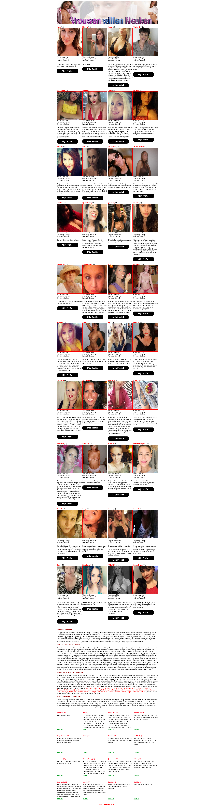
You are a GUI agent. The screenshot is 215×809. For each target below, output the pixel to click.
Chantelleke (61, 264)
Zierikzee (124, 692)
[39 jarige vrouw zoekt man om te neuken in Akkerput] (69, 537)
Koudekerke (91, 690)
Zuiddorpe (143, 692)
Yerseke (117, 692)
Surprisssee (61, 90)
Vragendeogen (138, 565)
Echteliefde (86, 380)
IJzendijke (73, 690)
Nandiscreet (112, 146)
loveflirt (59, 203)
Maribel (85, 90)
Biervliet (103, 688)
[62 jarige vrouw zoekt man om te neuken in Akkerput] (145, 56)
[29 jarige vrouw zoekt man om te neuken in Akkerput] (120, 56)
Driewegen (129, 688)
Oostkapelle (120, 690)
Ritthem (146, 690)
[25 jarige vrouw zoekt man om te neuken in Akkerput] (145, 231)
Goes (135, 688)
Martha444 (137, 27)
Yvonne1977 (137, 264)
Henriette (136, 509)
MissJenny (111, 380)
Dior (83, 146)
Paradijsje (85, 444)
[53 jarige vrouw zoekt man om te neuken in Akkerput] (69, 175)
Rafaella (136, 203)
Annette (59, 509)
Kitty (84, 509)
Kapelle (97, 690)
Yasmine (136, 322)
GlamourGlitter (138, 146)
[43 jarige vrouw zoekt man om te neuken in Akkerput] (94, 472)
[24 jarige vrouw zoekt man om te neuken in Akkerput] (94, 175)
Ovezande (127, 690)
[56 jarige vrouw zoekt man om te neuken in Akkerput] (145, 594)
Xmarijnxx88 (86, 565)
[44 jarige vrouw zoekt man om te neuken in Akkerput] (69, 231)
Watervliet (111, 692)
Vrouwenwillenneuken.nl (107, 804)
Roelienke (60, 444)
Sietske (110, 27)
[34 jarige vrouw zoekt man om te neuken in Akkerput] (94, 231)
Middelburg (105, 690)
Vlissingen (92, 692)
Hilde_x (85, 27)
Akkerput (97, 688)
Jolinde (59, 146)
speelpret (60, 322)
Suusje (110, 264)
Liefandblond (87, 264)
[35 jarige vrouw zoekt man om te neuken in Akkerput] (94, 56)
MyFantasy (137, 380)
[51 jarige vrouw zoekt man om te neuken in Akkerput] (120, 409)
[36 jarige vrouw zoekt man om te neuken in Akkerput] (145, 175)
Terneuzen (80, 692)
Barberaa (111, 444)
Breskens (116, 688)
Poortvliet (134, 690)
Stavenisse (72, 692)
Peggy (59, 565)
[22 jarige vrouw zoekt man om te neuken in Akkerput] (120, 231)
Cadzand (122, 688)
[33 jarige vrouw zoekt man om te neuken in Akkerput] (69, 56)
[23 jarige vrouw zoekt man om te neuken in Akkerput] (120, 351)
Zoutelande (135, 692)
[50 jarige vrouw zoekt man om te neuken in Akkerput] (145, 351)
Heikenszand (61, 690)
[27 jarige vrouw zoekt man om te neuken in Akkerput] (69, 119)
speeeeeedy (111, 203)
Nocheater (60, 380)
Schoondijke (64, 692)
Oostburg (112, 690)
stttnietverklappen (139, 444)
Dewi (84, 322)
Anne (59, 27)
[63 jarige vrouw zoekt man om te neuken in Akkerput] (69, 293)
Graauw (140, 688)
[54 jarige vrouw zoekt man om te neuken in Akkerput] (145, 119)
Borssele (110, 688)
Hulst (67, 690)
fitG (109, 322)
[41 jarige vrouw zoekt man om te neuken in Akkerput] (69, 472)
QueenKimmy (87, 203)
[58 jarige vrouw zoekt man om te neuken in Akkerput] (69, 594)
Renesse (141, 690)
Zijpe (129, 692)
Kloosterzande (81, 690)
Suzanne (136, 90)
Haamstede (147, 688)
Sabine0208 (111, 565)
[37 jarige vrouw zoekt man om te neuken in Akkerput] (120, 472)
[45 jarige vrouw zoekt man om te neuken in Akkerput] (120, 175)
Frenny (110, 509)
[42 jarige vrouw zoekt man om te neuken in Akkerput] (69, 409)
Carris (110, 90)
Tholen (86, 692)
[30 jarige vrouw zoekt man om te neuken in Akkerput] (145, 409)
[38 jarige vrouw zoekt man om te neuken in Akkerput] (120, 119)
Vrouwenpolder (102, 692)
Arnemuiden (89, 688)
